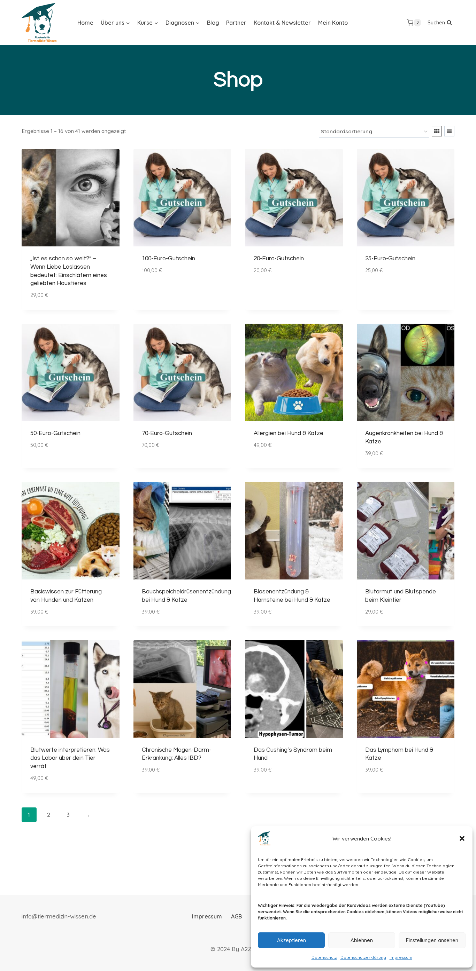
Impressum (401, 957)
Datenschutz (324, 957)
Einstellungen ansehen (432, 940)
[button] (462, 838)
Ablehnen (362, 940)
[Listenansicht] (449, 131)
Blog (213, 22)
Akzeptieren (291, 940)
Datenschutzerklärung (363, 957)
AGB (236, 916)
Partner (236, 22)
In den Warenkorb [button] (167, 291)
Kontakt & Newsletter (282, 22)
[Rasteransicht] (437, 131)
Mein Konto (333, 22)
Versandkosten (172, 277)
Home (85, 22)
